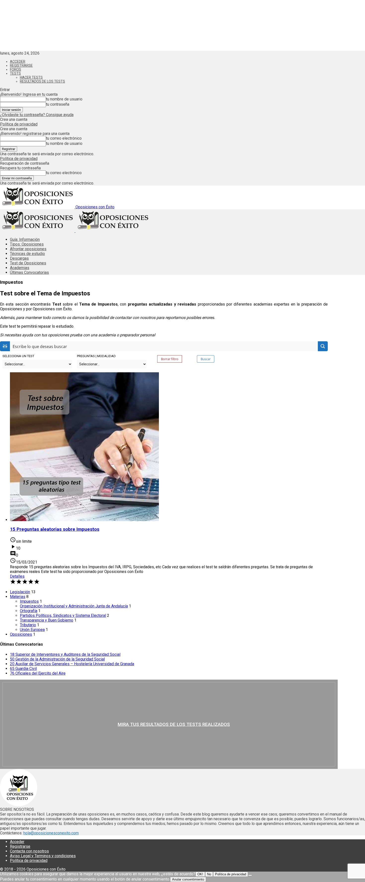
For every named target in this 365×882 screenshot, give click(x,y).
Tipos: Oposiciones (27, 244)
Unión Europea (32, 629)
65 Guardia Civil (23, 668)
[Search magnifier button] (323, 346)
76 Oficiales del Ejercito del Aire (38, 673)
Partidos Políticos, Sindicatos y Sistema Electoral (63, 615)
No (209, 874)
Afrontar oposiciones (28, 249)
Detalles (17, 576)
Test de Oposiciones (28, 263)
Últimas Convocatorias (29, 272)
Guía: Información (25, 239)
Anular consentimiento (188, 879)
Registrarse (21, 65)
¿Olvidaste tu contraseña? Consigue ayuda (36, 114)
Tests (15, 73)
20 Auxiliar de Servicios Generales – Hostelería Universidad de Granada (72, 664)
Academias (19, 267)
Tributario (28, 625)
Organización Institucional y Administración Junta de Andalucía (74, 606)
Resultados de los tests (42, 81)
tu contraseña (57, 104)
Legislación (20, 592)
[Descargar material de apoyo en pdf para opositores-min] (169, 724)
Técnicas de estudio (27, 253)
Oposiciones (21, 634)
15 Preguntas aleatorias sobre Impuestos (54, 529)
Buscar (206, 359)
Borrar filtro (169, 359)
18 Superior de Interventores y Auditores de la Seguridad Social (65, 654)
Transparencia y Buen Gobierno (46, 620)
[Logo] (37, 230)
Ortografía (28, 610)
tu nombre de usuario (64, 99)
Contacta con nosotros (29, 851)
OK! (200, 874)
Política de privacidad (18, 124)
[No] (250, 875)
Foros (15, 69)
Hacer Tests (31, 77)
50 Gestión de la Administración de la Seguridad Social (57, 659)
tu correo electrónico (64, 138)
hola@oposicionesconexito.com (51, 833)
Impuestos (29, 601)
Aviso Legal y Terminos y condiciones (43, 855)
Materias (17, 596)
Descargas (19, 258)
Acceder (17, 61)
